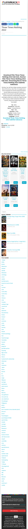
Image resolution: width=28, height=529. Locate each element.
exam (16, 201)
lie (13, 251)
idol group (4, 361)
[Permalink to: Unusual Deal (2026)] (14, 161)
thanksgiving (5, 460)
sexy (14, 226)
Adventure (22, 176)
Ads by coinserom (24, 151)
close (16, 516)
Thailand (4, 458)
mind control (5, 386)
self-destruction (6, 437)
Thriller (18, 234)
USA (3, 468)
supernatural (5, 455)
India (3, 363)
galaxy (3, 344)
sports (3, 449)
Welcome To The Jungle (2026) (22, 171)
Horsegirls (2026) (5, 198)
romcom (3, 432)
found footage (5, 338)
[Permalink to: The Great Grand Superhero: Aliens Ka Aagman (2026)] (5, 161)
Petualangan (5, 401)
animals (3, 270)
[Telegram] (17, 24)
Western (4, 476)
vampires (4, 470)
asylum (20, 243)
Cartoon (4, 287)
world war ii (4, 483)
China (3, 296)
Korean (3, 371)
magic (3, 378)
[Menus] (25, 3)
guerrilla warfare (5, 348)
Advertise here (23, 19)
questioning (4, 420)
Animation (17, 243)
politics (3, 407)
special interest (5, 447)
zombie (3, 485)
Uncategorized (5, 466)
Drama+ (3, 317)
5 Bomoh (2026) (14, 198)
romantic (4, 430)
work (3, 481)
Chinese (4, 298)
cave (3, 289)
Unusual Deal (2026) (14, 169)
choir (3, 300)
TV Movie (4, 464)
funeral (3, 342)
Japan (3, 367)
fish (2, 336)
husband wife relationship (8, 359)
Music (3, 390)
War (2, 474)
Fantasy (8, 218)
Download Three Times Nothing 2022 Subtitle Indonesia (14, 119)
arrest (3, 277)
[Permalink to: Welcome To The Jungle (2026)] (23, 161)
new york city (5, 397)
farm (3, 329)
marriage (4, 382)
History (3, 354)
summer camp (5, 453)
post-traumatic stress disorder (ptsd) (11, 409)
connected (4, 306)
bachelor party (5, 281)
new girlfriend (5, 394)
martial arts (4, 384)
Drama (3, 180)
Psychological (5, 415)
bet (2, 285)
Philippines (4, 403)
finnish (3, 331)
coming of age (5, 304)
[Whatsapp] (15, 24)
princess (4, 411)
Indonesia (4, 365)
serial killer (4, 441)
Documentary (10, 226)
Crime (12, 173)
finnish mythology (6, 333)
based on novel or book (7, 283)
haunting (4, 350)
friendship (4, 340)
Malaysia (4, 380)
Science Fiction (5, 434)
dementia (4, 310)
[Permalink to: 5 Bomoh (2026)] (14, 190)
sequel (3, 439)
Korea (3, 369)
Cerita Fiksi (4, 291)
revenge (4, 424)
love (3, 376)
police (3, 405)
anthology (4, 275)
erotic (3, 319)
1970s (3, 262)
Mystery (16, 251)
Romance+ (4, 428)
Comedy (8, 127)
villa (2, 472)
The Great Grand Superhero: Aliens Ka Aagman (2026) (5, 172)
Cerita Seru (4, 293)
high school (4, 352)
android (3, 268)
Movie (3, 388)
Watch (7, 182)
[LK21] (11, 2)
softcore (4, 445)
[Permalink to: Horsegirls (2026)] (5, 190)
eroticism (4, 321)
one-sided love (5, 399)
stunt (3, 451)
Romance (4, 426)
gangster (14, 234)
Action (22, 175)
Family (7, 180)
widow (3, 479)
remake (3, 422)
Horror (12, 251)
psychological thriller (7, 418)
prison (3, 413)
